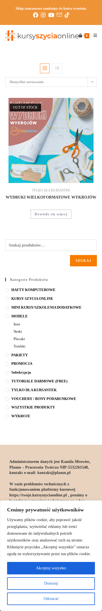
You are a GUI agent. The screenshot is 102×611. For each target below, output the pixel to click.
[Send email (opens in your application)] (61, 15)
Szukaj (83, 261)
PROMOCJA (21, 363)
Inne (17, 324)
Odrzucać (51, 599)
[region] (51, 555)
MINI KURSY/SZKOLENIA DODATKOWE (46, 307)
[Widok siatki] (45, 68)
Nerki (18, 331)
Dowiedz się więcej (51, 214)
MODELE (19, 316)
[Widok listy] (57, 68)
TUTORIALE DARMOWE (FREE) (39, 381)
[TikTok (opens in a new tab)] (67, 15)
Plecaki (19, 339)
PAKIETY (19, 355)
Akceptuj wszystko (51, 568)
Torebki (20, 346)
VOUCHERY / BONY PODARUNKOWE (43, 399)
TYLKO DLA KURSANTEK (51, 190)
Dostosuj (51, 583)
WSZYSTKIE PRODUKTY (33, 407)
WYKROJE (20, 416)
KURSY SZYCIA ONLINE (32, 298)
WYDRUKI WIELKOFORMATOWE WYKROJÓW (51, 197)
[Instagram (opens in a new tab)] (44, 15)
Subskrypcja (21, 372)
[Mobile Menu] (93, 35)
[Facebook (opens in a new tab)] (37, 15)
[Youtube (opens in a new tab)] (52, 15)
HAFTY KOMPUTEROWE (33, 290)
